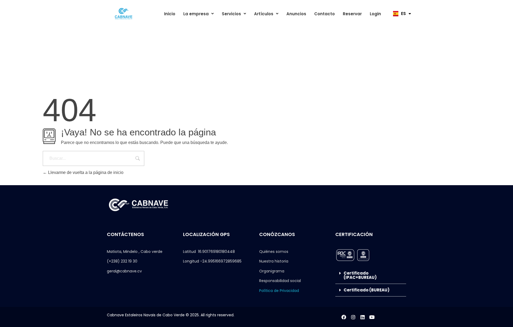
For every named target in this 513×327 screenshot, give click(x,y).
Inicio (169, 14)
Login (375, 14)
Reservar (352, 14)
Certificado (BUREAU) (367, 290)
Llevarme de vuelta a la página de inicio (85, 172)
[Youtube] (372, 317)
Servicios (231, 14)
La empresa (196, 14)
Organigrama (271, 271)
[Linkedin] (362, 317)
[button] (198, 14)
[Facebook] (343, 317)
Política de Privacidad (279, 290)
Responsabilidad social (280, 280)
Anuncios (296, 14)
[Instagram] (353, 317)
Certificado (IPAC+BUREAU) (360, 275)
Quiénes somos (273, 251)
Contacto (324, 14)
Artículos (263, 14)
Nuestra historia (273, 261)
